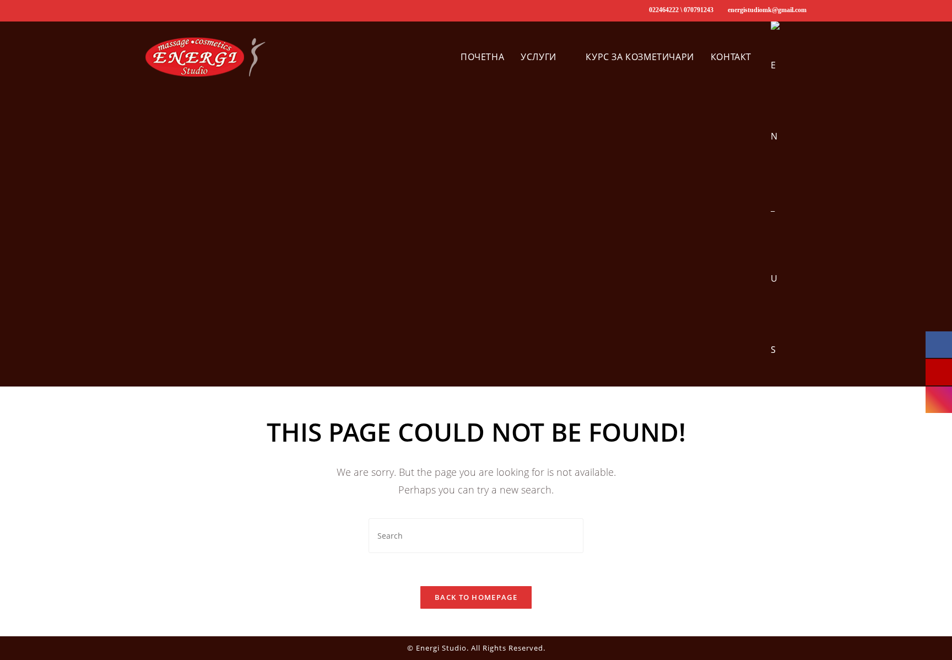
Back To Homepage (476, 597)
